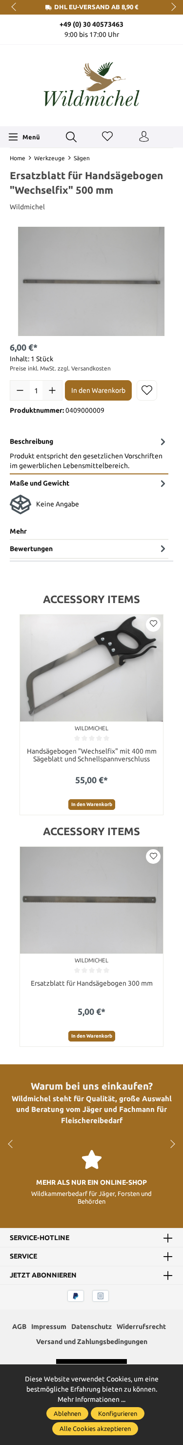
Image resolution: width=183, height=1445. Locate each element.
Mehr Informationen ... (91, 1399)
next (171, 7)
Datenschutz (91, 1326)
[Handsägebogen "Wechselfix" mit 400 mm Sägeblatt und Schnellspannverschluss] (91, 668)
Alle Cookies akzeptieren (95, 1428)
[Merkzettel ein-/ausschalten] (147, 390)
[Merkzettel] (107, 137)
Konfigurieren (117, 1413)
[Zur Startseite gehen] (92, 84)
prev (15, 7)
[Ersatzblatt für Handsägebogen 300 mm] (91, 900)
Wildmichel (27, 207)
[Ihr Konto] (144, 137)
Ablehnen (67, 1413)
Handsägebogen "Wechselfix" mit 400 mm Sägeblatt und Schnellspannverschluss (92, 755)
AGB (19, 1326)
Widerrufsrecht (141, 1326)
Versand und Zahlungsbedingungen (91, 1341)
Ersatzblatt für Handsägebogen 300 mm (92, 983)
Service (23, 1256)
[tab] (89, 453)
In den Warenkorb (98, 390)
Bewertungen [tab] (31, 549)
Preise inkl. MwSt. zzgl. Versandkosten (60, 368)
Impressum (48, 1326)
